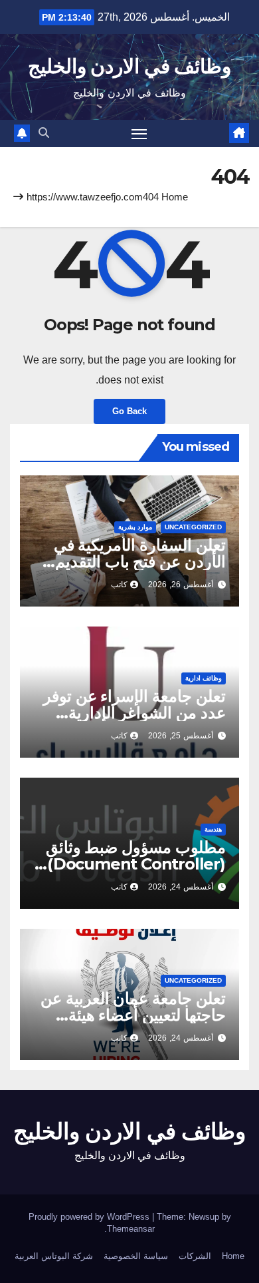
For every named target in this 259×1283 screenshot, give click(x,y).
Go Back (129, 411)
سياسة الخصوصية (136, 1256)
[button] (44, 132)
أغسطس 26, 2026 (180, 584)
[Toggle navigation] (139, 134)
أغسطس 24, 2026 (180, 887)
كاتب (119, 584)
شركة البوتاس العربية (54, 1256)
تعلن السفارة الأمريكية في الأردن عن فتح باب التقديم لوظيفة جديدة (140, 561)
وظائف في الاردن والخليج (129, 66)
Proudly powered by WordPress (90, 1217)
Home (174, 196)
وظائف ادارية (203, 678)
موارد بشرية (135, 527)
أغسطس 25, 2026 (180, 735)
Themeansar (131, 1229)
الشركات (195, 1256)
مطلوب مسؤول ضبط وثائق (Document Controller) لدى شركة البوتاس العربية (136, 864)
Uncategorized (193, 527)
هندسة (213, 829)
